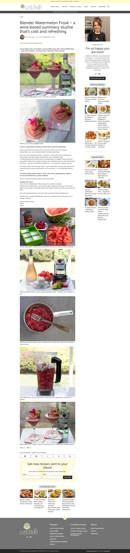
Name (25, 474)
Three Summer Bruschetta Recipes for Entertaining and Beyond (40, 503)
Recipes (53, 524)
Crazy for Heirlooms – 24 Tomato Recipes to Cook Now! (91, 144)
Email (45, 474)
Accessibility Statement (91, 551)
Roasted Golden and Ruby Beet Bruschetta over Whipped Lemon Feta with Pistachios (68, 504)
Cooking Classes (75, 6)
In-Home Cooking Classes (78, 531)
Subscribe (102, 6)
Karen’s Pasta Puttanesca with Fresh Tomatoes (26, 501)
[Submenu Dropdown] (59, 6)
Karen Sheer (31, 37)
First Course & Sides (57, 528)
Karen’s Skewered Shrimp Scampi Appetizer (91, 192)
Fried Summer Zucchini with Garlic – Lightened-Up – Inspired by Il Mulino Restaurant (104, 213)
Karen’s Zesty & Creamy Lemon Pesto (91, 99)
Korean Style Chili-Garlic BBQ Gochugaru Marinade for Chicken (104, 173)
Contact (93, 6)
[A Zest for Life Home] (31, 7)
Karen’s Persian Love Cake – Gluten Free (91, 171)
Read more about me (97, 78)
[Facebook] (99, 73)
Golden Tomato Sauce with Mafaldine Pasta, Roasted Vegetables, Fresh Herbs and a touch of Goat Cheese (104, 122)
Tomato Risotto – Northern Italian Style (91, 209)
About (86, 6)
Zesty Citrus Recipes (57, 536)
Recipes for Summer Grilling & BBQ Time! (103, 100)
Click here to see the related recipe (31, 43)
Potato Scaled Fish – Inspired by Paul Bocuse (104, 191)
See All (52, 544)
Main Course (54, 531)
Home (21, 17)
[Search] (108, 6)
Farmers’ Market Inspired (58, 541)
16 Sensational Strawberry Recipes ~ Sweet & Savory (91, 118)
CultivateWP (107, 551)
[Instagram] (96, 73)
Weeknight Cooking (56, 533)
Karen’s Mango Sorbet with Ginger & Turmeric (103, 144)
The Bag (64, 6)
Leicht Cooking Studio (78, 528)
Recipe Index (55, 6)
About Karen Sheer (97, 528)
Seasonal (53, 539)
